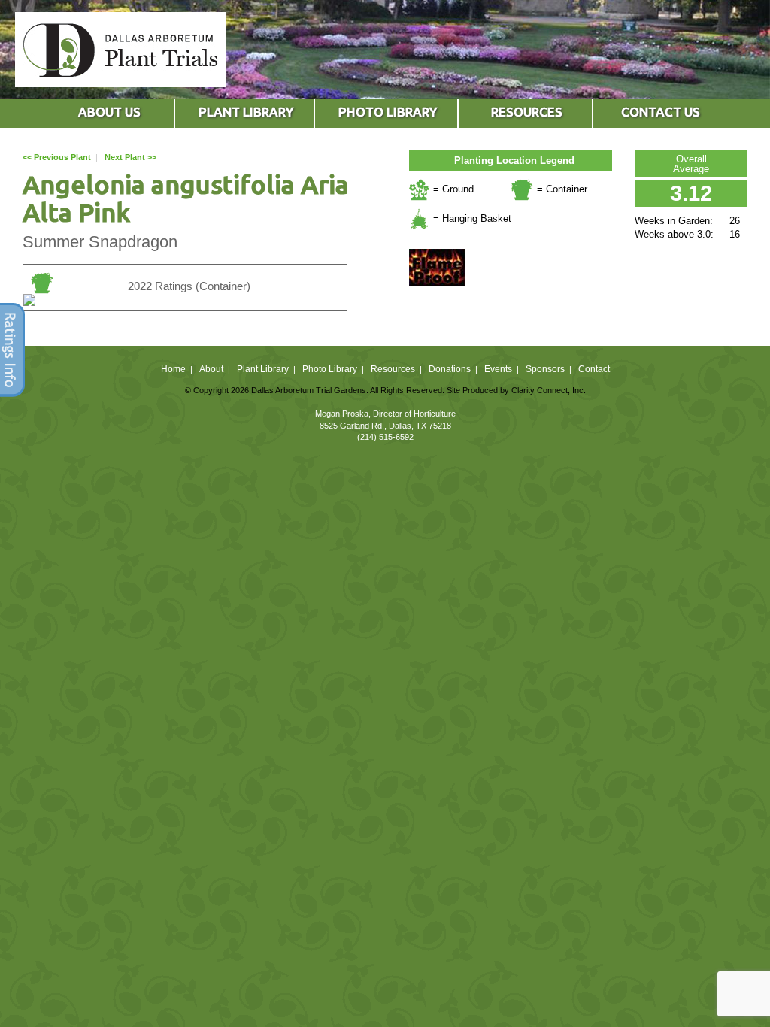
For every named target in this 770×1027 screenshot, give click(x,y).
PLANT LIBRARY (246, 112)
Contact (594, 369)
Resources (393, 369)
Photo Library (329, 369)
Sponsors (545, 369)
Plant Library (263, 369)
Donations (450, 369)
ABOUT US (109, 112)
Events (498, 369)
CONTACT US (660, 112)
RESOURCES (526, 112)
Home (173, 369)
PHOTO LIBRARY (387, 112)
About (211, 369)
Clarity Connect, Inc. (548, 390)
